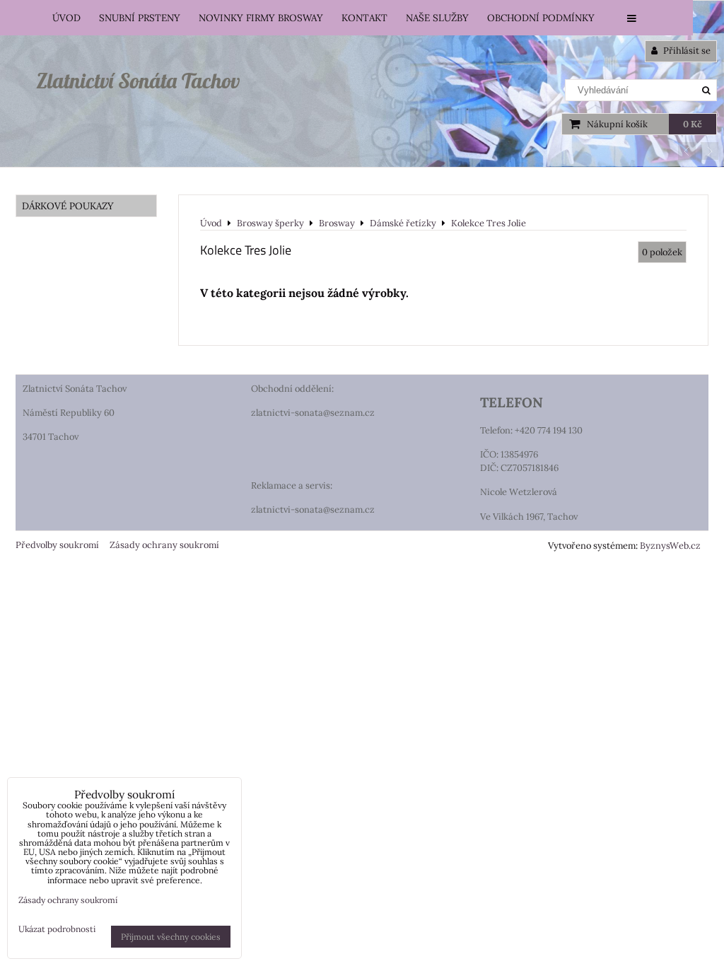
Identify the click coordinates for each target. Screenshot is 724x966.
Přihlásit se (686, 51)
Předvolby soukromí (57, 545)
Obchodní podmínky (541, 17)
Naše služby (437, 17)
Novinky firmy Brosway (261, 17)
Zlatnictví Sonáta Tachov (138, 80)
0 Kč (692, 124)
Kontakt (364, 17)
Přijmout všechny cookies (171, 936)
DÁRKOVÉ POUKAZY (68, 205)
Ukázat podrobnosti (56, 928)
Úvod (66, 17)
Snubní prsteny (139, 17)
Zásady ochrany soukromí (164, 545)
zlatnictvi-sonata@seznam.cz (313, 413)
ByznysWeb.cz (670, 546)
